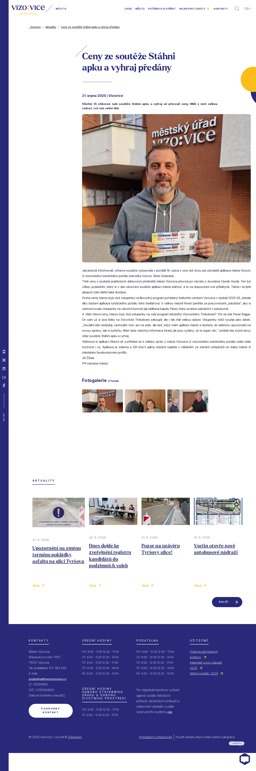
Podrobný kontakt (50, 710)
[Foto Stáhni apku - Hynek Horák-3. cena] (187, 415)
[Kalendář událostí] (4, 368)
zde (169, 712)
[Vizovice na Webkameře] (4, 377)
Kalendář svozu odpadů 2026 (206, 665)
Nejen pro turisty (192, 8)
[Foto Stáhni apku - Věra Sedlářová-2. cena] (145, 415)
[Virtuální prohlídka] (4, 360)
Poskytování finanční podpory (204, 654)
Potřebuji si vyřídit (162, 8)
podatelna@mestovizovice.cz (47, 679)
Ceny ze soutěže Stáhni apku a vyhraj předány (90, 27)
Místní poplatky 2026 (204, 673)
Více (36, 585)
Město (139, 8)
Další (224, 601)
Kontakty (221, 8)
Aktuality (50, 27)
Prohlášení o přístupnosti (155, 737)
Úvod (128, 8)
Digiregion (75, 737)
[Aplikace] (4, 352)
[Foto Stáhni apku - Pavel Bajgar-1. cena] (102, 415)
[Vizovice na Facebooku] (4, 385)
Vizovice (35, 27)
